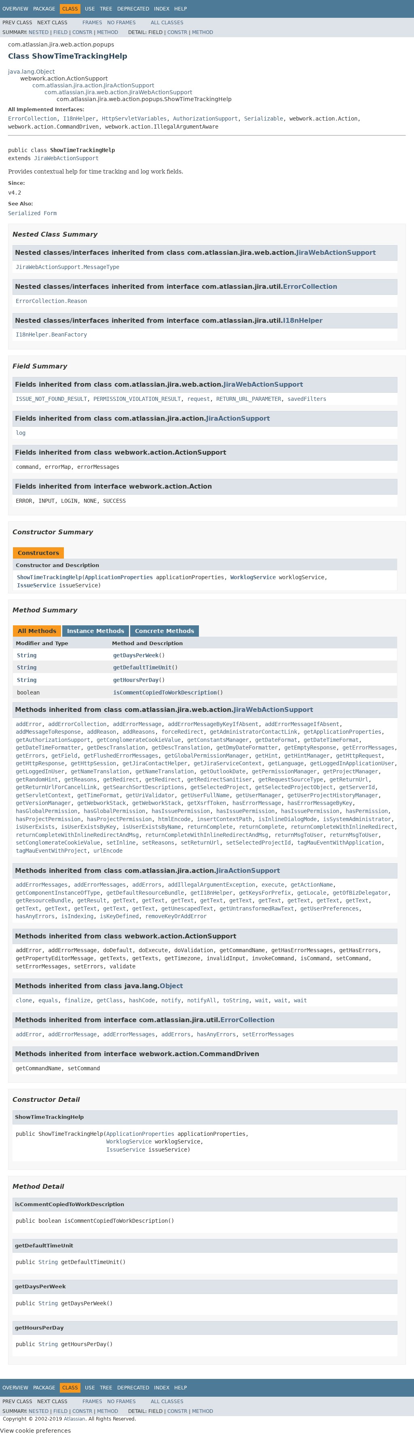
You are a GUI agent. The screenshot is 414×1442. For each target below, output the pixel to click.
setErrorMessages (268, 1034)
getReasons (80, 779)
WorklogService (253, 577)
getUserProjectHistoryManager (332, 795)
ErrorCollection (32, 118)
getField (64, 755)
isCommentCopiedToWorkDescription (165, 692)
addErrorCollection (77, 724)
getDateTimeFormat (331, 740)
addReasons (139, 731)
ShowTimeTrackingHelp (49, 577)
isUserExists (35, 827)
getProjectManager (350, 771)
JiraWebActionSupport (66, 158)
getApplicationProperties (342, 731)
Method (107, 32)
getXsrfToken (206, 803)
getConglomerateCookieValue (139, 740)
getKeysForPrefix (265, 892)
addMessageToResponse (48, 731)
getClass (110, 1000)
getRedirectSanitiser (219, 779)
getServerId (357, 787)
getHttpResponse (40, 763)
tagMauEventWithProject (51, 850)
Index (161, 9)
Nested (39, 32)
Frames (92, 22)
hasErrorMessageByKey (319, 803)
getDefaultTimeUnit (142, 667)
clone (24, 1000)
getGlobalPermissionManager (207, 755)
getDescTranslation (116, 747)
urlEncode (108, 850)
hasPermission (367, 811)
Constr (82, 32)
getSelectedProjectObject (294, 787)
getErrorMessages (368, 747)
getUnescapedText (187, 908)
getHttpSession (93, 763)
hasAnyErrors (35, 916)
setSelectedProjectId (258, 842)
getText (124, 900)
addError (29, 724)
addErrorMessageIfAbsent (302, 724)
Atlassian (74, 1419)
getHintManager (307, 755)
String (26, 655)
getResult (91, 900)
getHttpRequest (358, 755)
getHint (266, 755)
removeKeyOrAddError (176, 916)
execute (273, 884)
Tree (106, 9)
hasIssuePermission (181, 811)
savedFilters (306, 399)
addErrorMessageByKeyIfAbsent (213, 724)
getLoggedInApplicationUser (352, 763)
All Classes (167, 22)
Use (90, 9)
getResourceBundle (43, 900)
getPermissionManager (284, 771)
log (20, 433)
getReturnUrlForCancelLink (56, 787)
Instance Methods (95, 631)
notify (171, 1000)
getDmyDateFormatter (247, 747)
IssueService (36, 585)
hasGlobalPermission (46, 811)
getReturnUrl (349, 779)
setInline (120, 842)
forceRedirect (182, 731)
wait (261, 1000)
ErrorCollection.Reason (51, 301)
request (198, 399)
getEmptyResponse (310, 747)
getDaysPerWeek (135, 655)
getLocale (311, 892)
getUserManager (258, 795)
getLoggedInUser (40, 771)
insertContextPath (224, 819)
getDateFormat (276, 740)
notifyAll (201, 1000)
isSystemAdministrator (357, 819)
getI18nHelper (211, 892)
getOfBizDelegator (360, 892)
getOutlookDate (222, 771)
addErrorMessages (42, 884)
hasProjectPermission (48, 819)
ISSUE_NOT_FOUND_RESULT (51, 399)
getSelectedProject (219, 787)
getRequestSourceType (290, 779)
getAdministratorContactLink (253, 731)
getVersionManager (43, 803)
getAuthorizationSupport (53, 740)
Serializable (263, 118)
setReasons (158, 842)
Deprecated (133, 9)
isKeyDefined (119, 916)
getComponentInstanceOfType (58, 892)
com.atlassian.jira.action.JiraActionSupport (93, 85)
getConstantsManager (218, 740)
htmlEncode (174, 819)
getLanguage (286, 763)
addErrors (146, 884)
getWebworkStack (101, 803)
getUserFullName (205, 795)
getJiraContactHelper (155, 763)
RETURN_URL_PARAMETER (248, 399)
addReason (101, 731)
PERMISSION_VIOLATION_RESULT (137, 399)
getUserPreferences (329, 908)
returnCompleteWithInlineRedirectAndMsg (77, 835)
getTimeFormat (98, 795)
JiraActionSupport (238, 418)
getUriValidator (150, 795)
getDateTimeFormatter (48, 747)
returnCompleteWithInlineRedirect (342, 827)
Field (60, 32)
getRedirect (121, 779)
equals (48, 1000)
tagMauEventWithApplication (339, 842)
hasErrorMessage (256, 803)
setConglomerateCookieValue (58, 842)
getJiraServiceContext (228, 763)
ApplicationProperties (119, 577)
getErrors (30, 755)
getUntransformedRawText (257, 908)
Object (171, 986)
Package (44, 9)
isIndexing (77, 916)
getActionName (312, 884)
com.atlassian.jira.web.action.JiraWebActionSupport (118, 92)
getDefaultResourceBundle (145, 892)
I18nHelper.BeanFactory (51, 334)
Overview (15, 9)
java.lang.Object (31, 71)
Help (180, 9)
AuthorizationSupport (205, 118)
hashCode (142, 1000)
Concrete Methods (164, 631)
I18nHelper (79, 118)
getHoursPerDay (135, 680)
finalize (77, 1000)
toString (236, 1000)
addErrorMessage (137, 724)
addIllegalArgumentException (211, 884)
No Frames (121, 22)
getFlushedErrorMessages (121, 755)
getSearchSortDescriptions (143, 787)
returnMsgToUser (299, 835)
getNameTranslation (100, 771)
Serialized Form (32, 213)
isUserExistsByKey (88, 827)
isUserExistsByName (152, 827)
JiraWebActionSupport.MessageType (67, 267)
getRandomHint (37, 779)
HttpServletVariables (134, 118)
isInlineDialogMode (287, 819)
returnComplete (209, 827)
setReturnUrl (200, 842)
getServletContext (43, 795)
